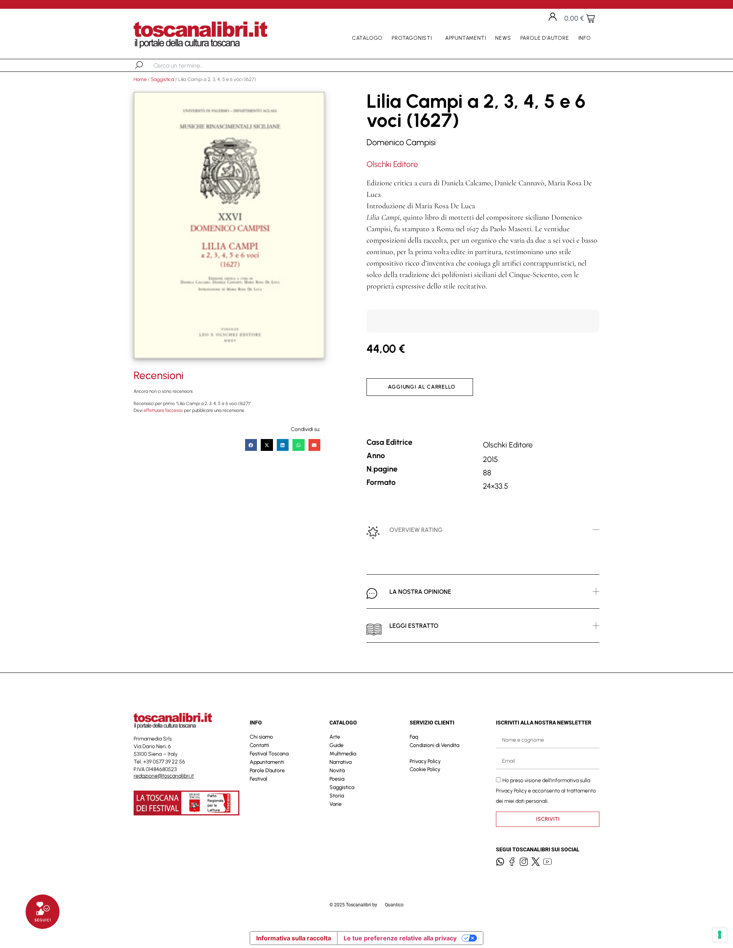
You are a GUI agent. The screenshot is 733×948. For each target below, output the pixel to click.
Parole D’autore (544, 38)
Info (584, 38)
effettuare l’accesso (163, 410)
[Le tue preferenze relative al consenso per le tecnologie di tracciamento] (719, 934)
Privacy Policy (425, 761)
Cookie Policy (425, 769)
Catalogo (367, 38)
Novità (337, 770)
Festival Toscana (269, 753)
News (503, 38)
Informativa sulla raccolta (293, 938)
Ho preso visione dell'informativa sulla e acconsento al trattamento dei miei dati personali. (546, 790)
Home (140, 79)
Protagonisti (412, 38)
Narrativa (340, 762)
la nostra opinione (420, 591)
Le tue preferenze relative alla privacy (400, 938)
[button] (251, 445)
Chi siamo (261, 737)
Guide (336, 745)
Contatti (259, 745)
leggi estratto (413, 625)
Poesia (336, 779)
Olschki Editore (392, 164)
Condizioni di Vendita (434, 745)
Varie (335, 804)
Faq (414, 737)
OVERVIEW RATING (415, 529)
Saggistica (162, 79)
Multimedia (342, 753)
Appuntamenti (465, 38)
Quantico (394, 904)
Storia (336, 795)
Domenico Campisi (401, 142)
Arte (334, 737)
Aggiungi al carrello (421, 387)
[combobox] (193, 65)
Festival (258, 779)
